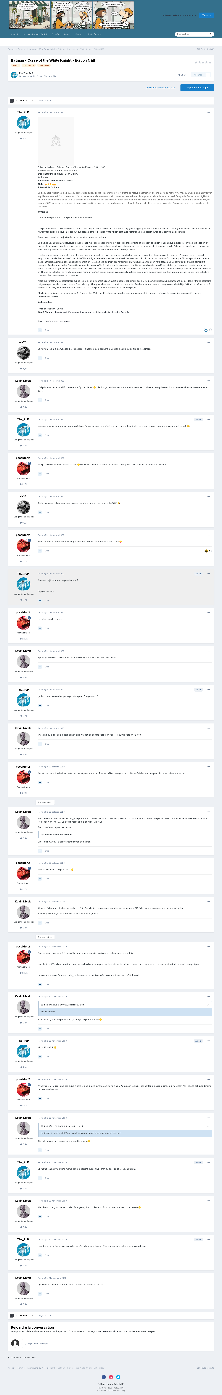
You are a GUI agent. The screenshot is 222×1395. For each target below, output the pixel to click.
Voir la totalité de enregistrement (54, 321)
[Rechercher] (211, 34)
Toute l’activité (94, 34)
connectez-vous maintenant (108, 1331)
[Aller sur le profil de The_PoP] (14, 75)
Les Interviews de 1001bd (35, 34)
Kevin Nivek (23, 380)
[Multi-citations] (40, 330)
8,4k (24, 407)
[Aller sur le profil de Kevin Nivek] (23, 391)
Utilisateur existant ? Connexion (178, 15)
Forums (79, 34)
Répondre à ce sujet (197, 87)
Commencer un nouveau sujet (160, 87)
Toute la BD (50, 76)
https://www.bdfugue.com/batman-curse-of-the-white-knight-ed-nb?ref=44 (91, 312)
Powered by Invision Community (111, 1390)
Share (183, 75)
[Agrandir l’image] (56, 141)
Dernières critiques (61, 34)
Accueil (14, 34)
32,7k (24, 484)
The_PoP (28, 73)
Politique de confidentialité (111, 1384)
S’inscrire (206, 15)
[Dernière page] (32, 101)
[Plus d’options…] (209, 112)
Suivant (24, 101)
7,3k (24, 138)
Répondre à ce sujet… (38, 1343)
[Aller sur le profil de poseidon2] (23, 468)
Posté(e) (51, 112)
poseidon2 (23, 457)
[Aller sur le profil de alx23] (23, 353)
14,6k (24, 368)
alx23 (23, 342)
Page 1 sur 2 (44, 101)
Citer (47, 330)
